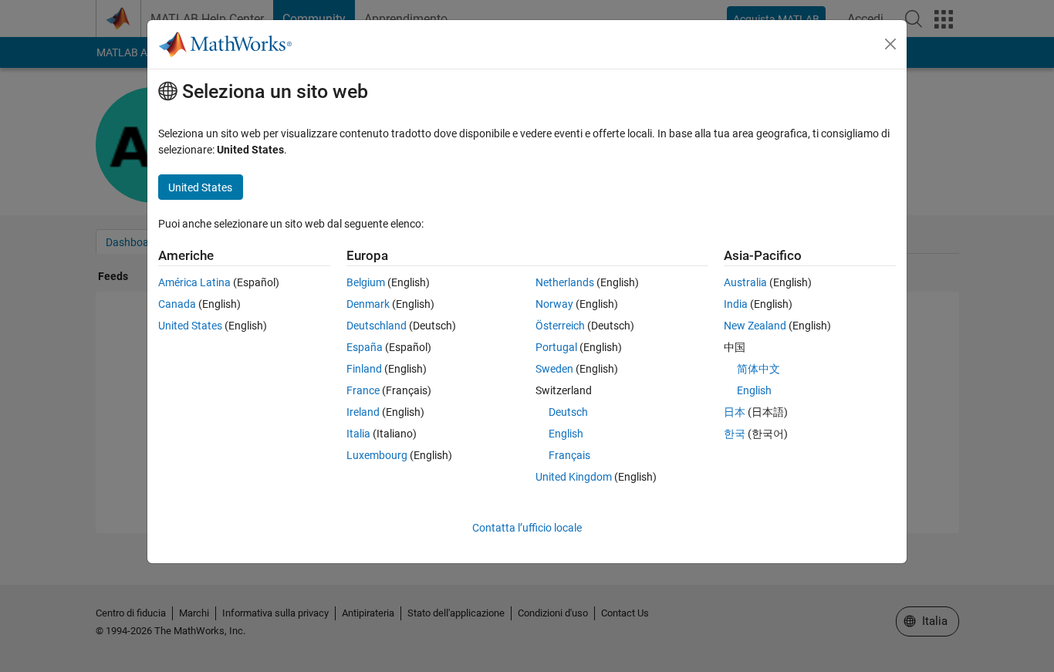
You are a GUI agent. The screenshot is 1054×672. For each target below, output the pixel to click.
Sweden (554, 369)
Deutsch (568, 412)
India (736, 304)
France (363, 390)
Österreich (560, 325)
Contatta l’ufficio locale (527, 528)
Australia (745, 282)
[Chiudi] (890, 44)
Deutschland (376, 325)
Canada (177, 304)
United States (190, 325)
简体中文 (758, 369)
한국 (734, 433)
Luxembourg (376, 455)
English (566, 433)
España (364, 347)
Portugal (556, 347)
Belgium (365, 282)
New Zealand (755, 325)
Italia (358, 433)
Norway (554, 304)
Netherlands (564, 282)
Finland (364, 369)
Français (569, 455)
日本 (734, 412)
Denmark (368, 304)
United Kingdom (573, 477)
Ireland (363, 412)
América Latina (194, 282)
